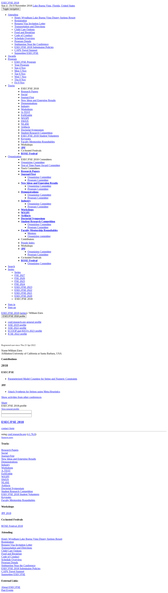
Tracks (11, 85)
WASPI (25, 118)
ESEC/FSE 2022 (23, 290)
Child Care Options (24, 29)
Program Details (22, 41)
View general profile (10, 409)
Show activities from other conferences (21, 397)
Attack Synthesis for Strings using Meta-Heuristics (34, 391)
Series (17, 272)
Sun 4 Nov (20, 67)
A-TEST (25, 112)
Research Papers (29, 91)
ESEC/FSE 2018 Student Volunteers (40, 135)
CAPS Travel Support (25, 50)
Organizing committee (39, 236)
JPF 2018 (6, 513)
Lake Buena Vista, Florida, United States (54, 5)
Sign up (12, 307)
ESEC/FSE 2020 (23, 296)
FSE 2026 (19, 278)
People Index (28, 242)
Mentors (32, 233)
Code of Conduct (23, 35)
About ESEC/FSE (10, 587)
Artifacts (25, 127)
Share (4, 402)
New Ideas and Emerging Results (38, 100)
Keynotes (26, 138)
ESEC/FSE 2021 (23, 293)
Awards (12, 56)
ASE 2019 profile (17, 325)
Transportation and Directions (29, 26)
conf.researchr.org (17, 434)
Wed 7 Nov (20, 76)
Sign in (11, 304)
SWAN (25, 121)
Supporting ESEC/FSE (26, 53)
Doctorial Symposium (32, 129)
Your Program (21, 65)
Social (24, 94)
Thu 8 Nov (20, 79)
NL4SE (25, 124)
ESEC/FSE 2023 (23, 287)
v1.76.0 (31, 434)
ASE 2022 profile (17, 328)
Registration (20, 20)
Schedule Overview (24, 38)
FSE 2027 (19, 275)
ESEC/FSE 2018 (10, 313)
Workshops (27, 109)
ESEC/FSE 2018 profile (14, 316)
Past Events (7, 590)
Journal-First (27, 97)
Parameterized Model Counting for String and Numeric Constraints (42, 378)
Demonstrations (29, 103)
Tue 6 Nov (20, 73)
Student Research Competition (36, 132)
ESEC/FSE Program (25, 62)
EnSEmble (26, 115)
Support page (7, 437)
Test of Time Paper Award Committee (40, 165)
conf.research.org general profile (24, 322)
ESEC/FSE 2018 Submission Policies (33, 47)
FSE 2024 (19, 284)
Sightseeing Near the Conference (31, 44)
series (23, 313)
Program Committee (38, 180)
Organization (14, 156)
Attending (13, 14)
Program (12, 59)
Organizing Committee (33, 162)
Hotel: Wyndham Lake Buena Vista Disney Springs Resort (44, 17)
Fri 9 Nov (19, 82)
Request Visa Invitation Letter (29, 23)
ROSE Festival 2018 (12, 526)
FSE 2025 (19, 281)
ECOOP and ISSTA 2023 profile (25, 330)
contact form (7, 428)
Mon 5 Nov (20, 70)
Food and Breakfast (24, 32)
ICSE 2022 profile (17, 333)
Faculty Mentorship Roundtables (38, 141)
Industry (25, 106)
